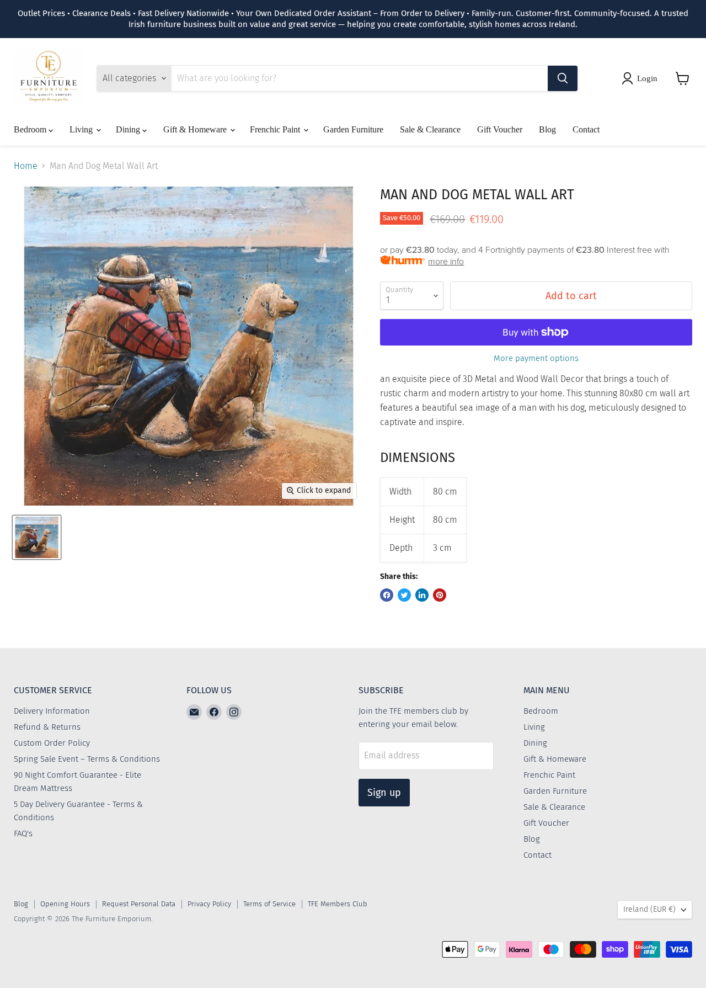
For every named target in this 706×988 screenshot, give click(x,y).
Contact (586, 129)
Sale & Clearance (430, 129)
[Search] (562, 78)
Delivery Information (52, 711)
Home (26, 166)
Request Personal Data (138, 904)
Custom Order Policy (52, 743)
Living (82, 129)
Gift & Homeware (196, 129)
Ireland (649, 909)
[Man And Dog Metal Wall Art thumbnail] (37, 537)
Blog (547, 129)
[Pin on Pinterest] (439, 595)
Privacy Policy (209, 904)
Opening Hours (65, 904)
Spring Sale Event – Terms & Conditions (87, 759)
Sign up (384, 793)
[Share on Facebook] (386, 595)
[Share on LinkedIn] (422, 595)
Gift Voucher (499, 129)
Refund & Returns (47, 727)
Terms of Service (269, 904)
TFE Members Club (337, 904)
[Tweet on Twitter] (404, 595)
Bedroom (31, 129)
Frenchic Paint (276, 129)
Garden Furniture (353, 129)
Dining (129, 129)
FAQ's (23, 833)
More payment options (536, 358)
